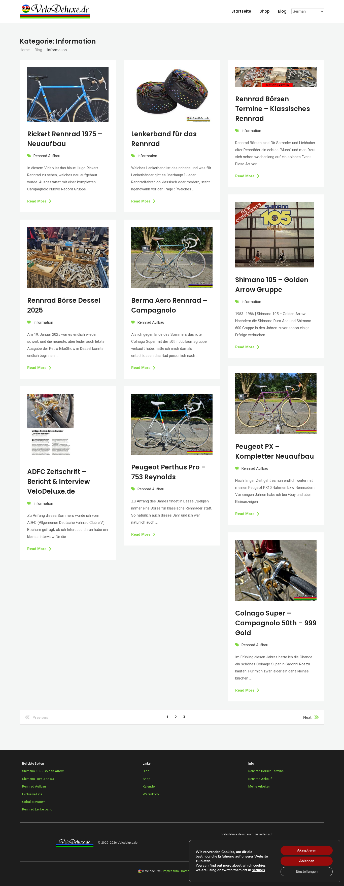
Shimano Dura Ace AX (38, 779)
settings (258, 870)
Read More (37, 201)
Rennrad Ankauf (260, 779)
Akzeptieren (306, 850)
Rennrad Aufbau (46, 156)
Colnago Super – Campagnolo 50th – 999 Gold (275, 623)
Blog (282, 11)
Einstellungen (307, 871)
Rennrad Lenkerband (37, 809)
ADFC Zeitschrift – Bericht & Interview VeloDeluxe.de (58, 481)
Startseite (241, 11)
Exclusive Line (32, 794)
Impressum (171, 871)
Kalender (149, 786)
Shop (264, 11)
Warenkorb (151, 794)
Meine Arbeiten (259, 786)
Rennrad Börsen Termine (266, 771)
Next (307, 717)
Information (147, 156)
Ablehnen (306, 861)
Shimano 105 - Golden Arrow (43, 771)
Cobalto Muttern (34, 802)
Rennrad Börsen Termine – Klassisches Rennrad (272, 108)
